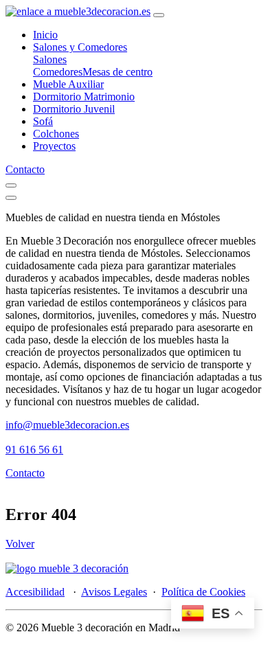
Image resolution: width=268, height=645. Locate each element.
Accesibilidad (35, 592)
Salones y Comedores (80, 47)
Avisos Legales (114, 592)
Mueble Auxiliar (68, 84)
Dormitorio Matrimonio (84, 96)
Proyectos (54, 146)
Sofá (43, 121)
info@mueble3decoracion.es (67, 425)
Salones (50, 59)
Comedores (57, 72)
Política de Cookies (203, 592)
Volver (19, 544)
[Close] (10, 198)
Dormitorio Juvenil (74, 109)
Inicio (45, 35)
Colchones (56, 133)
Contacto (25, 169)
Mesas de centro (117, 72)
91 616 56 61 (34, 449)
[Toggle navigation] (158, 15)
